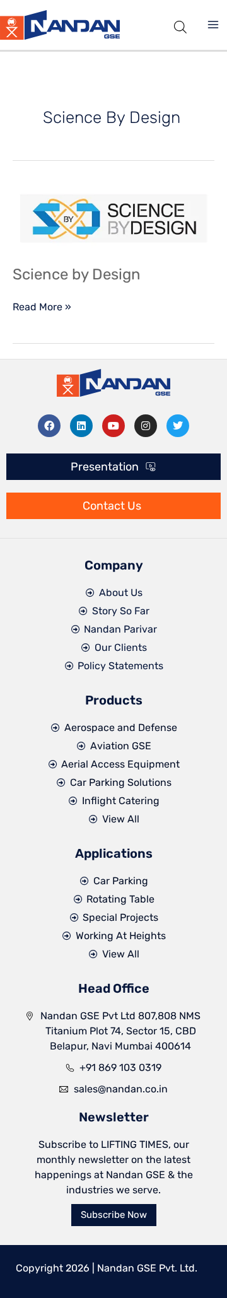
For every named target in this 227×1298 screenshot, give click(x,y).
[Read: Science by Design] (113, 218)
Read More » (42, 306)
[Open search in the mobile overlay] (180, 25)
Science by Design (77, 274)
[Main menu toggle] (213, 24)
